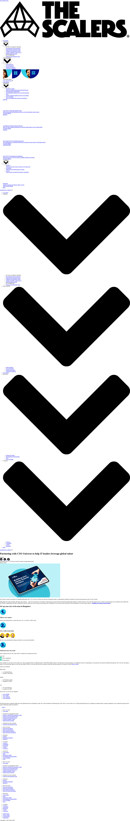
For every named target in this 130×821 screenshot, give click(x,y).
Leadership (5, 744)
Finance (5, 736)
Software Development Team (10, 724)
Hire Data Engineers (8, 728)
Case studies (6, 82)
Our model (5, 40)
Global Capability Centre (9, 719)
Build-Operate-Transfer (8, 720)
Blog (4, 187)
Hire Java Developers (8, 729)
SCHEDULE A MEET (5, 190)
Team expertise (7, 58)
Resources (6, 83)
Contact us (5, 748)
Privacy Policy (75, 664)
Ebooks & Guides (7, 755)
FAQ (4, 759)
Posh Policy (6, 817)
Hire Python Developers (9, 731)
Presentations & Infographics (10, 756)
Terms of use (6, 813)
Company (6, 160)
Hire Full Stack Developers (9, 732)
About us (5, 743)
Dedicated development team (10, 718)
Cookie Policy (6, 816)
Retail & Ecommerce (8, 737)
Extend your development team (10, 716)
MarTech (5, 739)
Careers (5, 747)
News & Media (6, 757)
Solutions (6, 42)
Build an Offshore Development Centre (12, 715)
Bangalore (5, 745)
